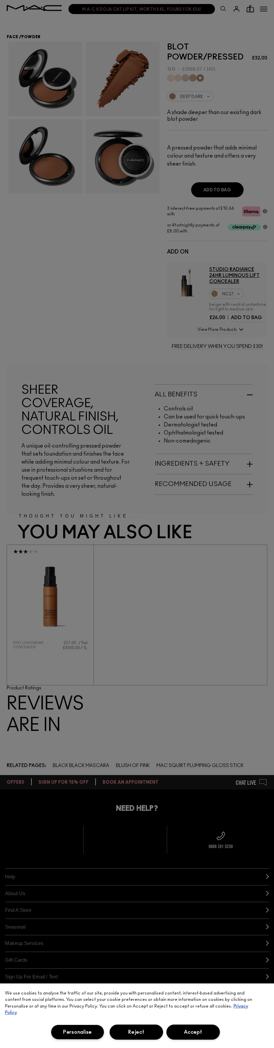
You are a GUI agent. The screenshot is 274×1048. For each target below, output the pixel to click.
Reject (136, 1032)
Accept (193, 1032)
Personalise (77, 1032)
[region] (137, 1015)
